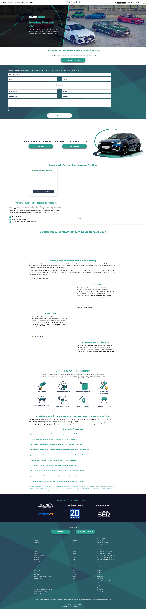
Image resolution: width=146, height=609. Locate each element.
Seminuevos (100, 576)
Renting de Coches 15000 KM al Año (106, 555)
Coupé (35, 544)
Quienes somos (100, 587)
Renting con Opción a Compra (104, 551)
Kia (73, 542)
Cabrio (98, 574)
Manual (36, 546)
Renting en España (101, 565)
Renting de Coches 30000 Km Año (105, 557)
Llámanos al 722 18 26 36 (85, 531)
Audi (74, 565)
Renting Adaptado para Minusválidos (106, 580)
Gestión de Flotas (38, 561)
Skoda (74, 576)
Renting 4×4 (100, 540)
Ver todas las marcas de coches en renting (44, 589)
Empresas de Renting (102, 591)
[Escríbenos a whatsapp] (144, 3)
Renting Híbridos (38, 557)
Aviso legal (65, 606)
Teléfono (40, 146)
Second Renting (38, 580)
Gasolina (36, 568)
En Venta (36, 587)
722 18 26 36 (121, 3)
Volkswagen (76, 549)
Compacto (36, 542)
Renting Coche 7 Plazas (102, 542)
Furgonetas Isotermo (102, 568)
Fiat (74, 538)
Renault (35, 17)
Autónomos (17, 2)
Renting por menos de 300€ (41, 591)
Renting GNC (100, 578)
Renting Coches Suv (39, 555)
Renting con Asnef (101, 549)
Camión (36, 540)
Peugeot (75, 553)
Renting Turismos (38, 565)
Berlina (35, 538)
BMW (74, 570)
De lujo (98, 584)
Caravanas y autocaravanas (40, 563)
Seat (74, 546)
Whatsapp (74, 146)
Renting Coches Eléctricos (103, 544)
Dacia (74, 572)
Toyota (74, 551)
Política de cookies (73, 606)
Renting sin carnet (38, 593)
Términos (81, 606)
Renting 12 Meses (101, 538)
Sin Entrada (100, 589)
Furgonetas (36, 559)
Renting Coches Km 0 (102, 546)
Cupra (74, 563)
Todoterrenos (37, 570)
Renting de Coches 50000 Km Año (105, 559)
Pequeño (36, 553)
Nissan (74, 557)
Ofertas (4, 2)
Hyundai (75, 540)
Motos (31, 2)
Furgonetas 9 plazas (39, 574)
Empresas (10, 2)
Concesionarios (100, 561)
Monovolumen (37, 549)
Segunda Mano (37, 578)
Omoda (74, 568)
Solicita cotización (134, 2)
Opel (74, 555)
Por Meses (99, 572)
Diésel (35, 572)
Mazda (74, 574)
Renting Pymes (37, 582)
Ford (74, 578)
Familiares (99, 570)
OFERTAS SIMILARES (73, 60)
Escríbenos (60, 531)
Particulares (25, 2)
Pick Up (99, 582)
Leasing (99, 563)
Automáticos (37, 584)
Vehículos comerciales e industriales (43, 576)
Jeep (74, 559)
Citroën (74, 544)
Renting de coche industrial (104, 553)
